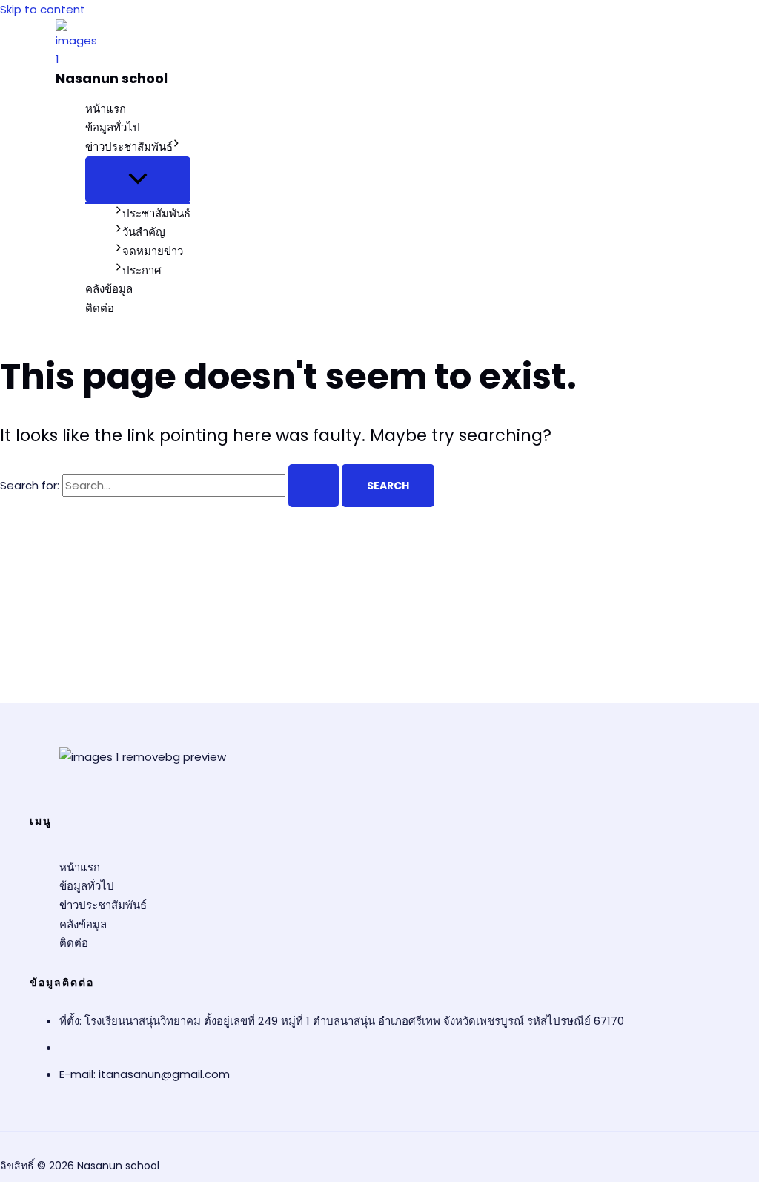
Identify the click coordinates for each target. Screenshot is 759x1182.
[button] (176, 146)
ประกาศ (142, 270)
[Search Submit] (313, 485)
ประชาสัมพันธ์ (156, 213)
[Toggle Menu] (137, 179)
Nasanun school (112, 78)
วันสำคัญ (143, 232)
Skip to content (42, 9)
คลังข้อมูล (109, 289)
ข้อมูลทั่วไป (112, 127)
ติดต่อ (99, 308)
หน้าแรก (105, 108)
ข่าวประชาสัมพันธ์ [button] (129, 146)
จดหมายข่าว (152, 251)
